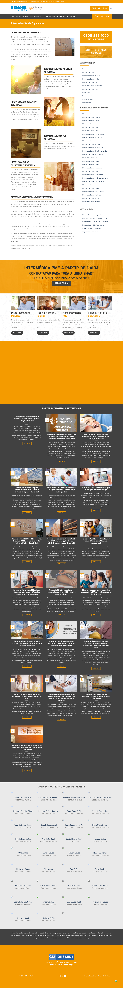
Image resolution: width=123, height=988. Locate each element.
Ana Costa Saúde (49, 839)
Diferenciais (47, 16)
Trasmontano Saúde (100, 902)
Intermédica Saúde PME (90, 82)
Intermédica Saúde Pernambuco (92, 168)
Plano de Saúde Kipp (100, 811)
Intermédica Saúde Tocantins (91, 202)
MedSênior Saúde (23, 869)
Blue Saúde (74, 869)
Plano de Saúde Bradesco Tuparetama (94, 218)
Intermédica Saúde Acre (90, 114)
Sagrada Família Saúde (23, 902)
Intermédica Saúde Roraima (91, 188)
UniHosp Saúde (49, 918)
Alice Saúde (48, 869)
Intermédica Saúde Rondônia (91, 185)
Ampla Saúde (48, 853)
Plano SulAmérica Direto (23, 811)
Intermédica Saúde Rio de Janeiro (92, 175)
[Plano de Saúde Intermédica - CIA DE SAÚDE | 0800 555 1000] (27, 8)
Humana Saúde (74, 886)
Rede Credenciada (58, 16)
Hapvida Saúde (100, 839)
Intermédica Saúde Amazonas (91, 124)
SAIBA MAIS (27, 443)
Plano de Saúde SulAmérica (74, 797)
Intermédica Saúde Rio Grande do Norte (95, 178)
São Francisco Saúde (48, 886)
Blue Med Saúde (23, 918)
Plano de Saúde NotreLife (48, 811)
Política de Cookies (104, 976)
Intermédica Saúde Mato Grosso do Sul (94, 151)
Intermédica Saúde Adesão (90, 89)
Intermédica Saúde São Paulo (91, 195)
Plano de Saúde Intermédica (100, 797)
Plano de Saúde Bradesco (48, 797)
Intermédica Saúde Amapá (90, 120)
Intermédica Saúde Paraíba (90, 161)
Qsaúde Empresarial (49, 825)
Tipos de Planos (35, 16)
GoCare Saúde (74, 853)
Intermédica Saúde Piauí (90, 171)
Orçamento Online (87, 99)
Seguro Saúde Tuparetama (90, 232)
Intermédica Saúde (22, 16)
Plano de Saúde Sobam (23, 825)
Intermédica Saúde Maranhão (91, 144)
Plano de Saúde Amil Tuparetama (92, 215)
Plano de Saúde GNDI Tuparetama (93, 225)
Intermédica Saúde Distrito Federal (93, 134)
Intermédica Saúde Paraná (90, 164)
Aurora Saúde (48, 902)
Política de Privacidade (89, 976)
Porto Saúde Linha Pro (74, 825)
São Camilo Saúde (74, 902)
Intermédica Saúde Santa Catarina (93, 192)
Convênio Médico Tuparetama (91, 228)
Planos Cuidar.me (100, 853)
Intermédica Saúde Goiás (90, 141)
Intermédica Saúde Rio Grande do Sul (94, 181)
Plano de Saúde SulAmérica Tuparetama (95, 222)
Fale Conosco (71, 16)
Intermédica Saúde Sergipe (90, 198)
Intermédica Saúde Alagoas (91, 117)
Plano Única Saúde (99, 825)
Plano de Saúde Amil (23, 797)
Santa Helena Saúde (74, 839)
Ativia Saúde (23, 853)
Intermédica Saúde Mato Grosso (92, 147)
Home (12, 16)
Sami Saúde (100, 869)
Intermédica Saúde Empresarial (92, 86)
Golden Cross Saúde (100, 886)
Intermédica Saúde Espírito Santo (92, 137)
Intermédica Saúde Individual (91, 76)
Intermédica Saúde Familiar (91, 79)
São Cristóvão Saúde (23, 886)
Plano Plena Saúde (74, 811)
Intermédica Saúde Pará (90, 158)
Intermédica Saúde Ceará (90, 131)
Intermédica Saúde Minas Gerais (92, 154)
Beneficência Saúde (23, 839)
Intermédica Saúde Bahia (90, 127)
